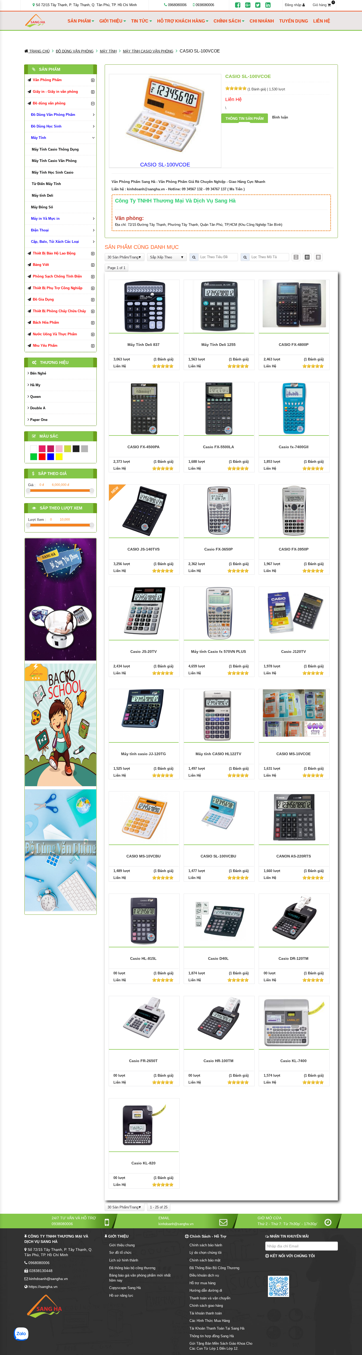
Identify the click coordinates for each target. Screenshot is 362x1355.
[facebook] (237, 5)
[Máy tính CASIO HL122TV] (219, 715)
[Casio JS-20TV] (144, 610)
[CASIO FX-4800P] (294, 303)
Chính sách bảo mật (204, 1260)
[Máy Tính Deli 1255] (219, 306)
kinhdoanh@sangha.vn (146, 189)
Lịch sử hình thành (123, 1260)
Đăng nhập (293, 5)
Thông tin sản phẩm (245, 119)
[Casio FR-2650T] (144, 1017)
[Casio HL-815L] (144, 920)
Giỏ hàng (323, 5)
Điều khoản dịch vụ (204, 1275)
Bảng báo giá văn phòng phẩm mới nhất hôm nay (140, 1277)
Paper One (38, 420)
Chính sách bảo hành (205, 1245)
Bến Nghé (37, 373)
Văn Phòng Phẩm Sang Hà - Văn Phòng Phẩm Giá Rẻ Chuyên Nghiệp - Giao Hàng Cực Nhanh (188, 182)
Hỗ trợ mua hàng (202, 1283)
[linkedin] (267, 5)
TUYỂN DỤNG (293, 21)
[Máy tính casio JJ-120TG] (144, 708)
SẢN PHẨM (80, 21)
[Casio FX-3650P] (219, 511)
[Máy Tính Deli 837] (144, 306)
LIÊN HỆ (321, 21)
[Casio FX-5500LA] (219, 408)
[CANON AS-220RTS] (294, 817)
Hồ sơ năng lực (121, 1295)
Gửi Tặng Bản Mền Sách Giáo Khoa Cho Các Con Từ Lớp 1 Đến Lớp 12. (220, 1345)
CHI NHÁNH (262, 21)
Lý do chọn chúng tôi (205, 1253)
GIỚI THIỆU (111, 21)
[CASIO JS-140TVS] (144, 511)
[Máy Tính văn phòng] (60, 850)
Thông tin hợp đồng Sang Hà (211, 1336)
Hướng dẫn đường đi (205, 1290)
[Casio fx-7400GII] (294, 408)
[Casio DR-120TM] (294, 917)
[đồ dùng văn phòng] (60, 599)
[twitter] (257, 5)
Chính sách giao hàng (206, 1306)
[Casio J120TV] (294, 611)
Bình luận (280, 117)
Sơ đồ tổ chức (120, 1253)
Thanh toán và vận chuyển (209, 1298)
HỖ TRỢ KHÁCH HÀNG (181, 21)
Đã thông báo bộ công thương (132, 1268)
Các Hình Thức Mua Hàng (209, 1321)
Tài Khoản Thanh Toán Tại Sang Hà (216, 1328)
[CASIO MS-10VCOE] (294, 713)
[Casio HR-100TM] (219, 1018)
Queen (35, 397)
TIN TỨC (140, 21)
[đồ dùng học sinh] (60, 725)
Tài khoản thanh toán (205, 1313)
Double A (37, 408)
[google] (247, 5)
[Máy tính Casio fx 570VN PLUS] (219, 613)
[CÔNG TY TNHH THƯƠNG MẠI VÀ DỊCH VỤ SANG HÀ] (45, 21)
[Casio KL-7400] (294, 1022)
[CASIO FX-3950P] (294, 511)
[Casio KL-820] (144, 1125)
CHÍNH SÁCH (228, 21)
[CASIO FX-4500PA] (144, 408)
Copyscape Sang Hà (125, 1288)
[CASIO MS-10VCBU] (144, 818)
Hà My (34, 385)
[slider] (235, 88)
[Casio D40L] (219, 920)
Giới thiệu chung (122, 1245)
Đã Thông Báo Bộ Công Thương (214, 1268)
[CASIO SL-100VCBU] (219, 812)
